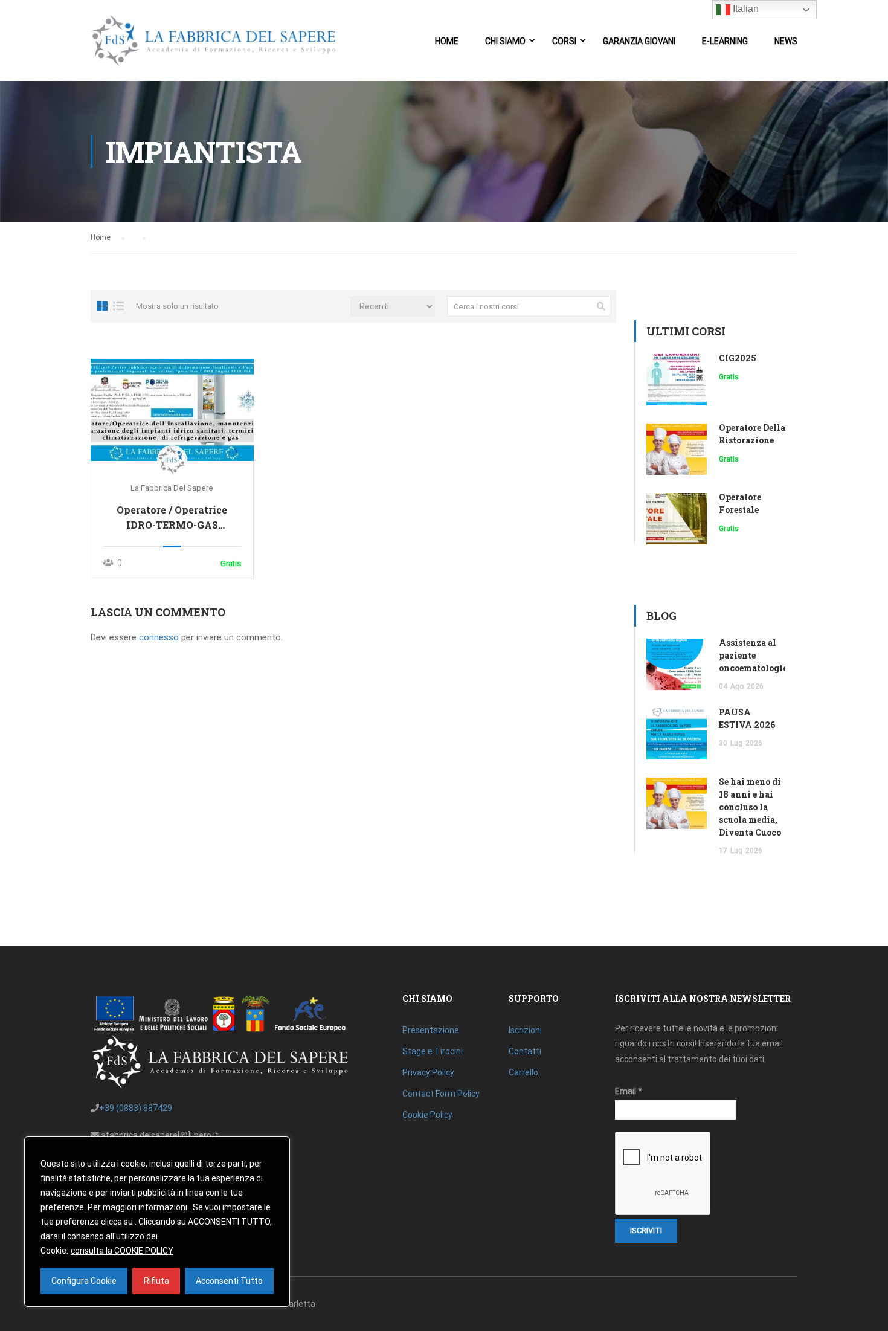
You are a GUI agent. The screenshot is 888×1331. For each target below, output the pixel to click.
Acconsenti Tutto (229, 1281)
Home (446, 41)
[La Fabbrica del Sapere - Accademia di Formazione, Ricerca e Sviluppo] (213, 46)
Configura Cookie (84, 1281)
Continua (172, 409)
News (785, 41)
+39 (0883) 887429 (135, 1108)
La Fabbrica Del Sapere (171, 487)
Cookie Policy (427, 1115)
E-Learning (725, 41)
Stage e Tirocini (432, 1051)
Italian (744, 9)
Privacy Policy (428, 1072)
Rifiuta (156, 1281)
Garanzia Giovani (639, 41)
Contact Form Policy (441, 1093)
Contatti (525, 1051)
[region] (157, 1221)
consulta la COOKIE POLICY (122, 1250)
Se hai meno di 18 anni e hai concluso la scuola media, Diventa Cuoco (750, 807)
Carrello (523, 1072)
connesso (159, 637)
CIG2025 (737, 358)
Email (628, 1091)
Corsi (564, 41)
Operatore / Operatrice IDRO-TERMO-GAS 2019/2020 (172, 517)
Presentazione (430, 1030)
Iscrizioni (525, 1030)
